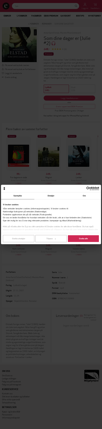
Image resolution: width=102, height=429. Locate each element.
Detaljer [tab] (51, 196)
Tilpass (49, 238)
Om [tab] (84, 196)
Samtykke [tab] (17, 196)
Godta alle (83, 238)
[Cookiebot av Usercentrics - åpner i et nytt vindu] (88, 188)
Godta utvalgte (18, 238)
